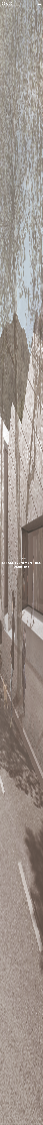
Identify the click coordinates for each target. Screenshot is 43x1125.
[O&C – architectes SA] (11, 4)
